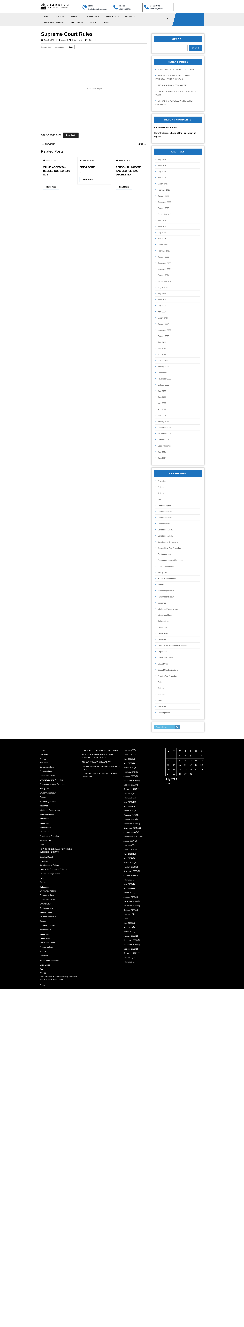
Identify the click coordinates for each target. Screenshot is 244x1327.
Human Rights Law (166, 591)
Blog (92, 23)
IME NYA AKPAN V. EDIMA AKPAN (172, 85)
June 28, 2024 (52, 160)
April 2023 (162, 354)
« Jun (167, 783)
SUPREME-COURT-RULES (51, 135)
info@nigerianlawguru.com (98, 9)
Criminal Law (45, 904)
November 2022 (164, 379)
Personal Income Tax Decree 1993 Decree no (128, 171)
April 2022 (162, 409)
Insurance (162, 603)
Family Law (162, 572)
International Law (165, 615)
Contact (105, 23)
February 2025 (164, 251)
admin (63, 40)
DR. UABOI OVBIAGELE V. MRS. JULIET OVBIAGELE (174, 102)
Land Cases (163, 633)
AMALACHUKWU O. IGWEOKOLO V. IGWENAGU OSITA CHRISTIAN (172, 77)
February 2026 (164, 190)
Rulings (161, 688)
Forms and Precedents (54, 23)
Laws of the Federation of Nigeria (172, 645)
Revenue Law (45, 840)
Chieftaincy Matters (48, 891)
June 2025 (162, 226)
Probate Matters (46, 947)
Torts (160, 700)
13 (168, 765)
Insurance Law (46, 930)
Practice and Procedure (167, 676)
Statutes (161, 694)
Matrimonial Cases (165, 658)
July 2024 (162, 293)
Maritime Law (45, 827)
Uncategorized (164, 712)
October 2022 (163, 385)
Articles (74, 16)
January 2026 (163, 196)
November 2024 (164, 269)
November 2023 (164, 330)
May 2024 (162, 306)
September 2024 (164, 281)
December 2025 (164, 202)
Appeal (173, 127)
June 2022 (162, 397)
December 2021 (164, 427)
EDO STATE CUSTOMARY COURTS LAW (176, 70)
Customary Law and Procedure (171, 560)
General (161, 585)
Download (70, 135)
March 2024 (163, 318)
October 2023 (163, 336)
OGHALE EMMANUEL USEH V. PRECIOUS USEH (175, 93)
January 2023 (163, 367)
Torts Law (162, 706)
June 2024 (162, 299)
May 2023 (162, 348)
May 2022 (162, 403)
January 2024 (163, 324)
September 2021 (164, 446)
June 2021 (162, 458)
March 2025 (163, 245)
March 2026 (163, 184)
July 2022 (162, 391)
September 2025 (164, 214)
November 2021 (164, 434)
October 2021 (163, 440)
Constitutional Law (165, 530)
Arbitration (162, 481)
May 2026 (162, 172)
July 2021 (162, 452)
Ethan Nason (160, 127)
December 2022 (164, 373)
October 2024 (163, 275)
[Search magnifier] (177, 727)
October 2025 (163, 208)
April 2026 (162, 178)
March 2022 (163, 415)
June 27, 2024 (49, 40)
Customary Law (164, 554)
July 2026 (162, 159)
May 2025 (162, 232)
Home (46, 16)
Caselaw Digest (93, 16)
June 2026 (162, 165)
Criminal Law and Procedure (169, 548)
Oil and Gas (163, 664)
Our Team (60, 16)
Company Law (164, 524)
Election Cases (46, 912)
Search (178, 39)
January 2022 (163, 421)
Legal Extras (77, 23)
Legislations (111, 16)
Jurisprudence (164, 621)
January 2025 (163, 257)
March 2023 (163, 360)
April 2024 (162, 312)
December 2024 (164, 263)
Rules (71, 47)
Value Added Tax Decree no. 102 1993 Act (56, 171)
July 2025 (162, 220)
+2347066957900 (125, 9)
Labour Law (162, 627)
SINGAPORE (87, 167)
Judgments (129, 16)
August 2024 (163, 287)
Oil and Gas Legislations (168, 670)
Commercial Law (165, 511)
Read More (49, 186)
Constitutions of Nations (168, 542)
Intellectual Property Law (168, 609)
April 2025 (162, 239)
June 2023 (162, 342)
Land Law (162, 639)
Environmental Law (166, 566)
